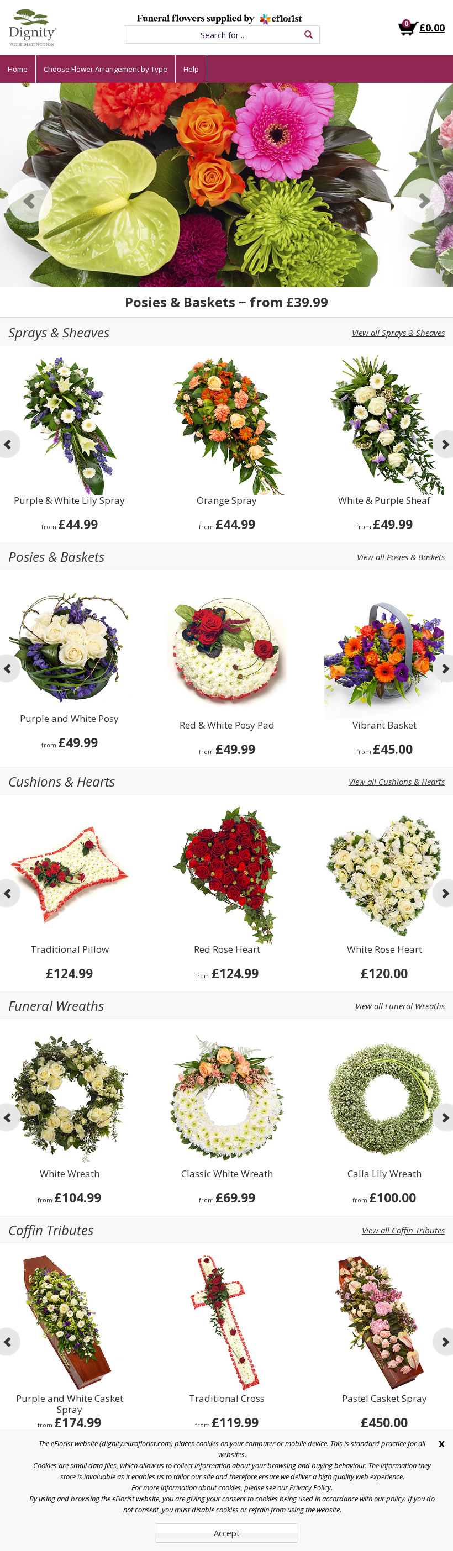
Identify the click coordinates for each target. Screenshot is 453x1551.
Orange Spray (227, 501)
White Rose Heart (384, 950)
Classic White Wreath (227, 1174)
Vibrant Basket (384, 725)
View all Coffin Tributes (403, 1230)
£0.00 (432, 27)
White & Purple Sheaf (384, 501)
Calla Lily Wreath (384, 1174)
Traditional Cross (227, 1399)
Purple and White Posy (69, 719)
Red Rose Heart (227, 950)
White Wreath (69, 1174)
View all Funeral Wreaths (400, 1005)
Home (18, 69)
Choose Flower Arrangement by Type (105, 69)
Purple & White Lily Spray (69, 501)
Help (191, 69)
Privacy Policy (310, 1487)
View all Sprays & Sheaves (398, 332)
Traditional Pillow (69, 950)
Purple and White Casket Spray (69, 1404)
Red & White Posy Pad (227, 725)
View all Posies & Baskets (401, 556)
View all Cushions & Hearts (397, 781)
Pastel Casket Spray (384, 1399)
